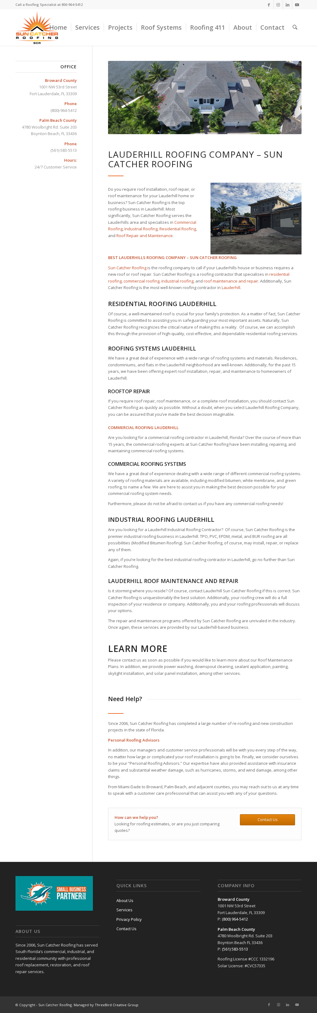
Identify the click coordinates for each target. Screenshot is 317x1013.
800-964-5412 (72, 4)
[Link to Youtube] (297, 4)
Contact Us (126, 928)
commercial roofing (141, 281)
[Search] (295, 27)
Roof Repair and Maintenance (144, 235)
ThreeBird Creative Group (116, 1004)
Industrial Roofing (141, 229)
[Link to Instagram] (278, 4)
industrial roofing (176, 281)
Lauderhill (231, 287)
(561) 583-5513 (235, 949)
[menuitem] (58, 27)
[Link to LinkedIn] (287, 4)
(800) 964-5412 (235, 919)
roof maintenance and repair (231, 281)
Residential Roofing (177, 229)
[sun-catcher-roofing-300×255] (37, 27)
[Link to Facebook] (268, 4)
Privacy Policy (129, 919)
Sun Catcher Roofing (127, 267)
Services (124, 910)
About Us (124, 900)
